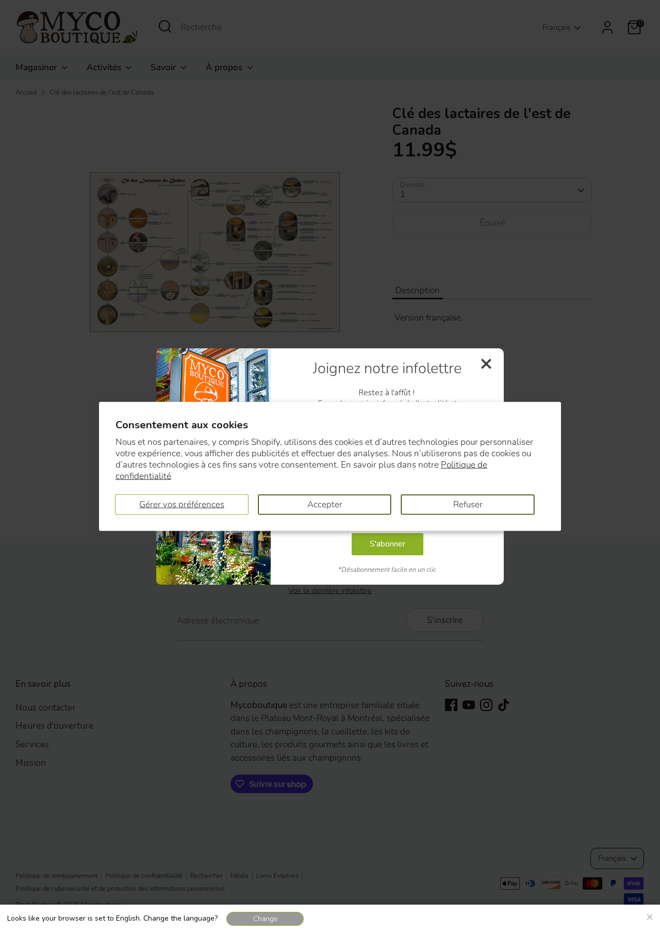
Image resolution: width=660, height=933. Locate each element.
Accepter (324, 504)
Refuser (468, 504)
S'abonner (387, 544)
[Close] (649, 915)
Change (265, 919)
